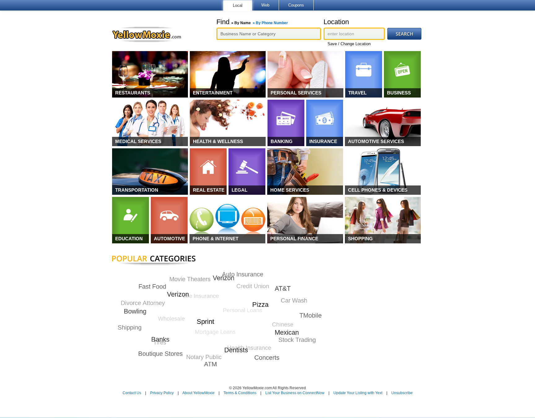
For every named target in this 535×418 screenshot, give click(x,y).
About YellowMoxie (198, 393)
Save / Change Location (349, 43)
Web (265, 5)
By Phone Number (272, 23)
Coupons (296, 5)
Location (336, 22)
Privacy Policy (162, 393)
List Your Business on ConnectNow (294, 393)
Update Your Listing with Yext (357, 393)
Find (252, 22)
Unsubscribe (402, 393)
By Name (242, 23)
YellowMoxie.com (149, 34)
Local (237, 5)
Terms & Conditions (240, 393)
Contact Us (132, 393)
